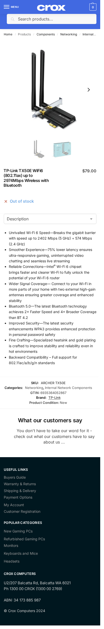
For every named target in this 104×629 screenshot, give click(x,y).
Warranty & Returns (20, 484)
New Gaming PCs (18, 531)
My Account (14, 505)
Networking (68, 34)
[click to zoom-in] (50, 89)
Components (46, 34)
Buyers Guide (15, 477)
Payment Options (18, 497)
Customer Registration (22, 511)
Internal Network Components (68, 388)
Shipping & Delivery (20, 491)
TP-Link (54, 397)
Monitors (11, 545)
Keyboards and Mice (21, 553)
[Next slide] (88, 89)
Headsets (11, 561)
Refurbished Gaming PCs (24, 539)
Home (8, 34)
